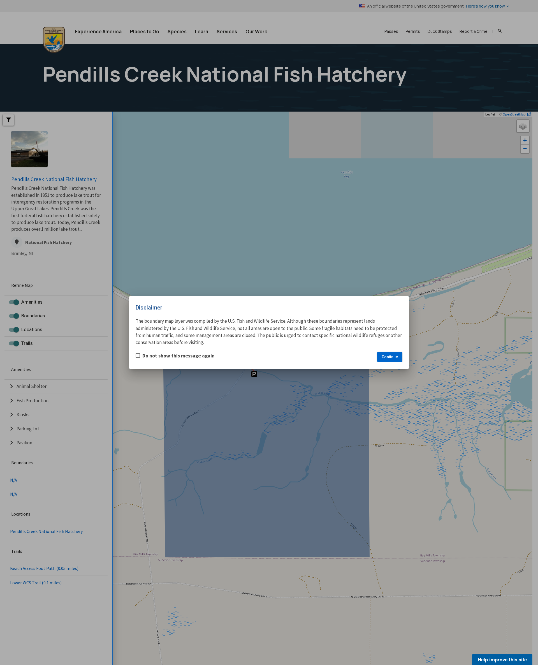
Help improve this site (502, 659)
